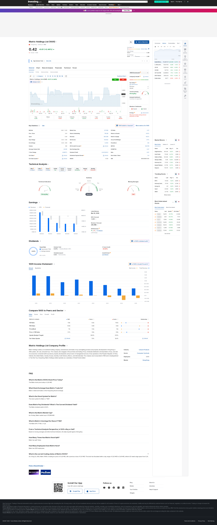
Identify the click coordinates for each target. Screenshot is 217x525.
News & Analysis (47, 68)
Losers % (172, 144)
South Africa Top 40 (160, 62)
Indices (164, 43)
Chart (38, 68)
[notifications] (185, 1)
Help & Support (153, 489)
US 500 (156, 70)
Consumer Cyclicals (143, 353)
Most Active (158, 144)
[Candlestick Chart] (30, 76)
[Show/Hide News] (66, 76)
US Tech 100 (158, 72)
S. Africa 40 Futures (160, 64)
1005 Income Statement (40, 264)
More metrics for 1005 (142, 125)
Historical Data (44, 72)
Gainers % (165, 144)
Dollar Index (158, 78)
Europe (88, 7)
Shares (31, 7)
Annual (31, 268)
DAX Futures (158, 75)
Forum (75, 68)
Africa (106, 7)
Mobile (132, 486)
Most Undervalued (159, 207)
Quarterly (38, 268)
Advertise (152, 486)
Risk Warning (211, 521)
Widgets (132, 493)
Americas (83, 7)
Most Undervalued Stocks (161, 202)
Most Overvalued (170, 207)
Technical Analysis (38, 164)
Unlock (68, 338)
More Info (48, 61)
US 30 (156, 67)
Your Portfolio (133, 489)
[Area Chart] (34, 76)
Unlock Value (144, 49)
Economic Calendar (92, 4)
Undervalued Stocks (124, 7)
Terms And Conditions (189, 521)
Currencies (157, 43)
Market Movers (160, 140)
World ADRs (66, 7)
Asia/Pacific (100, 7)
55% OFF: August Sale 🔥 (161, 1)
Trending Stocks (160, 174)
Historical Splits (54, 72)
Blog (131, 482)
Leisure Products (144, 349)
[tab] (32, 169)
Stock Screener (102, 4)
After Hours (53, 7)
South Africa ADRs (75, 7)
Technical (67, 68)
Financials (58, 68)
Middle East (94, 7)
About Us (151, 482)
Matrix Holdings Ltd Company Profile (47, 345)
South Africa (47, 7)
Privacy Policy (201, 521)
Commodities (171, 43)
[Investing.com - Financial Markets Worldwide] (35, 2)
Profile (37, 72)
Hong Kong (146, 360)
